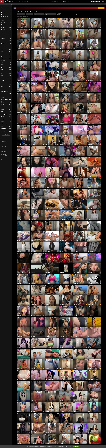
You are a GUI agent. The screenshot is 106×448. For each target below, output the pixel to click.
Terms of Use (3, 148)
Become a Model (4, 149)
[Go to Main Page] (9, 1)
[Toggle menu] (2, 1)
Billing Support (3, 141)
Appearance (21, 14)
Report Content (3, 143)
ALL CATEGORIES (6, 134)
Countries (29, 14)
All (58, 14)
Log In (103, 1)
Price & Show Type (39, 14)
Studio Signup (3, 151)
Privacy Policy (3, 146)
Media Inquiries (3, 144)
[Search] (62, 1)
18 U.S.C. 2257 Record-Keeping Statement (4, 155)
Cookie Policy (64, 446)
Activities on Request (50, 14)
